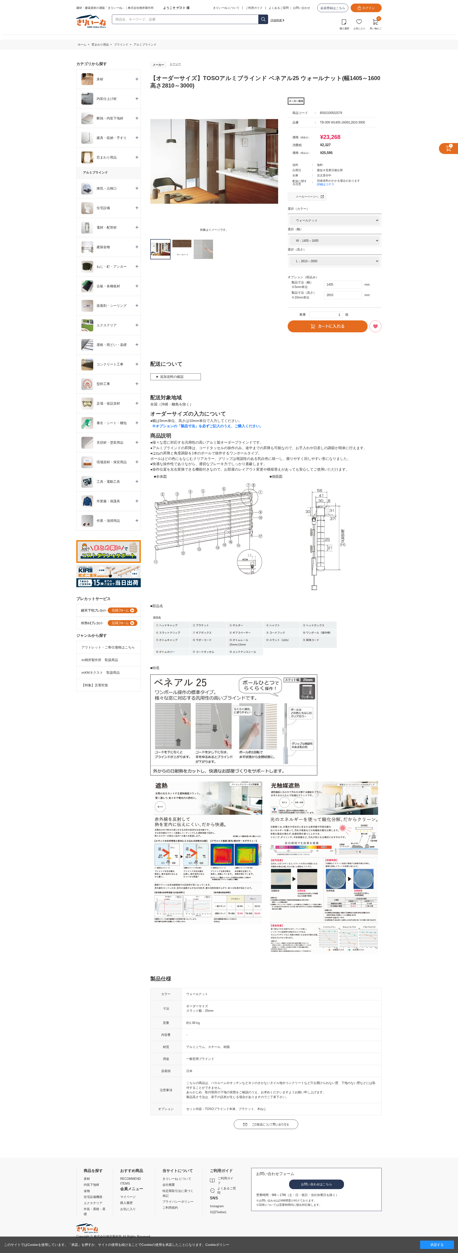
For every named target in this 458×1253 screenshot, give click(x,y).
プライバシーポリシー (177, 1201)
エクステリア (93, 1203)
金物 (87, 1191)
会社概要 (168, 1184)
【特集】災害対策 (94, 685)
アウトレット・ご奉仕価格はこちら (108, 647)
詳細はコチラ (325, 184)
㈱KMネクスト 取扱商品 (100, 672)
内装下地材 (91, 1184)
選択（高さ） (297, 249)
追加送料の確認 (171, 377)
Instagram (217, 1206)
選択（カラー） (298, 209)
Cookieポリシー (217, 1245)
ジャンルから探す (91, 635)
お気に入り (359, 28)
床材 (87, 1179)
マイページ (128, 1197)
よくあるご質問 (279, 8)
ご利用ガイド (225, 1180)
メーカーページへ (307, 196)
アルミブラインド (95, 172)
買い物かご (376, 24)
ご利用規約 (170, 1207)
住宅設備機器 (93, 1197)
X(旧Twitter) (218, 1212)
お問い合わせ (301, 8)
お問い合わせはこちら (316, 1184)
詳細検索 (276, 20)
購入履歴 (344, 28)
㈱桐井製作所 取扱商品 (99, 660)
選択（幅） (295, 229)
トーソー (175, 64)
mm (367, 284)
